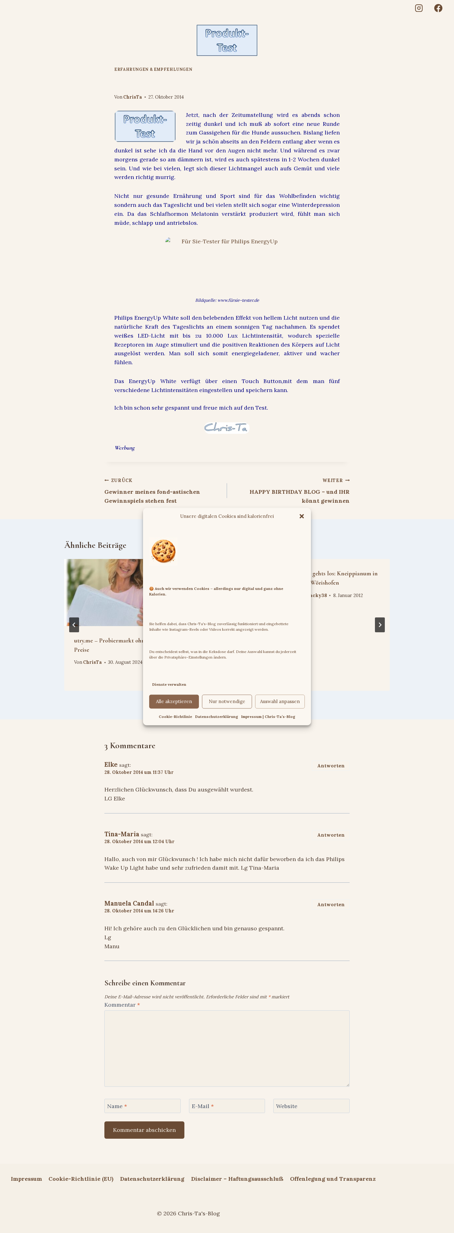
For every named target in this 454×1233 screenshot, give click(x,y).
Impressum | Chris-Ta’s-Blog (268, 716)
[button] (302, 516)
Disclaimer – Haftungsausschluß (237, 1178)
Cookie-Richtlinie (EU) (80, 1178)
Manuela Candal (129, 903)
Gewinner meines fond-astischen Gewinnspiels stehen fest (152, 491)
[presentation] (114, 592)
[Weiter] (380, 624)
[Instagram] (418, 8)
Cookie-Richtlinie (175, 716)
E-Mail (203, 1106)
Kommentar (122, 1004)
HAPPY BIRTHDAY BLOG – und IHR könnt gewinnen (300, 491)
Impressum (26, 1178)
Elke (111, 765)
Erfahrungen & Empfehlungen (153, 69)
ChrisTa (132, 97)
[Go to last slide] (74, 624)
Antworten (331, 766)
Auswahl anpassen (280, 701)
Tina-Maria (121, 834)
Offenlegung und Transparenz (333, 1178)
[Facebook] (438, 8)
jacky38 (318, 595)
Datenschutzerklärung (216, 716)
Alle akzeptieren (174, 701)
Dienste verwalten (169, 684)
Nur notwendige (227, 701)
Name (117, 1106)
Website (286, 1106)
